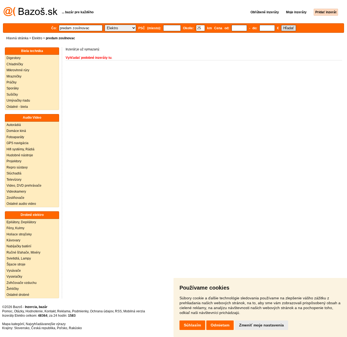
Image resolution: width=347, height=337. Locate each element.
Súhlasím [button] (192, 325)
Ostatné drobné (18, 295)
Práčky (12, 82)
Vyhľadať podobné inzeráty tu (88, 58)
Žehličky (13, 289)
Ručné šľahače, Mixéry (23, 252)
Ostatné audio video (21, 204)
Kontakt (50, 311)
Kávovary (13, 240)
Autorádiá (14, 125)
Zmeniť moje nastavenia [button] (261, 325)
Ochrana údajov (101, 311)
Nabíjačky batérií (19, 246)
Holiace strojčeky (19, 234)
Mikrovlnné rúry (18, 70)
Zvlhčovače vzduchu (22, 283)
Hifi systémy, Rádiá (20, 149)
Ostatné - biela (17, 107)
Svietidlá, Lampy (19, 258)
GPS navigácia (17, 143)
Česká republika (43, 328)
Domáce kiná (16, 131)
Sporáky (13, 88)
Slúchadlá (14, 173)
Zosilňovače (15, 198)
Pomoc (7, 311)
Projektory (14, 161)
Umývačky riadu (18, 100)
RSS (118, 311)
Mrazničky (14, 76)
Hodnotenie (34, 311)
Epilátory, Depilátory (21, 222)
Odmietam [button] (220, 325)
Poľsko (62, 328)
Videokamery (16, 191)
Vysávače (14, 271)
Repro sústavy (17, 167)
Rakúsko (75, 328)
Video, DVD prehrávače (24, 185)
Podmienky (80, 311)
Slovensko (22, 328)
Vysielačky (14, 276)
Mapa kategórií (13, 324)
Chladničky (15, 64)
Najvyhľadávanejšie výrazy (46, 324)
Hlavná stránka (17, 38)
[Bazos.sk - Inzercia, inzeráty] (30, 15)
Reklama (63, 311)
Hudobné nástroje (20, 155)
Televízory (14, 180)
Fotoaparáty (15, 137)
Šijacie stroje (16, 264)
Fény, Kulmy (15, 228)
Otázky (19, 311)
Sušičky (12, 94)
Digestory (14, 58)
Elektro (37, 38)
